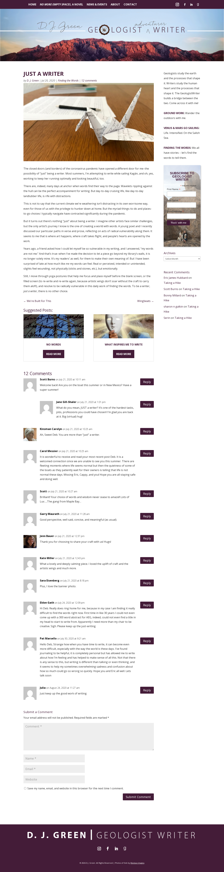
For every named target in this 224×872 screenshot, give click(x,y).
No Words (53, 344)
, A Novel (61, 4)
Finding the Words (68, 80)
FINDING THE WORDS (177, 148)
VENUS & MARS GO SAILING (181, 128)
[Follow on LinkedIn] (191, 4)
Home (32, 4)
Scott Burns (171, 289)
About (115, 4)
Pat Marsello (48, 638)
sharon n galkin (173, 306)
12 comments (89, 80)
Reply (147, 382)
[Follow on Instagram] (177, 4)
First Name (173, 189)
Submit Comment (138, 797)
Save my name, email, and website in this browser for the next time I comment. (75, 788)
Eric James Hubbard (176, 278)
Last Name (173, 200)
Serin (167, 318)
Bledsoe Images (137, 863)
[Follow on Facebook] (184, 4)
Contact (130, 4)
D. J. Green (33, 80)
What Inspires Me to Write (124, 344)
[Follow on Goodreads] (198, 4)
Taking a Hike (172, 283)
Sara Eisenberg (49, 580)
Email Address (175, 211)
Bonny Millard (172, 295)
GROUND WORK (174, 113)
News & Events (97, 4)
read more (53, 354)
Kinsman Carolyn (51, 429)
